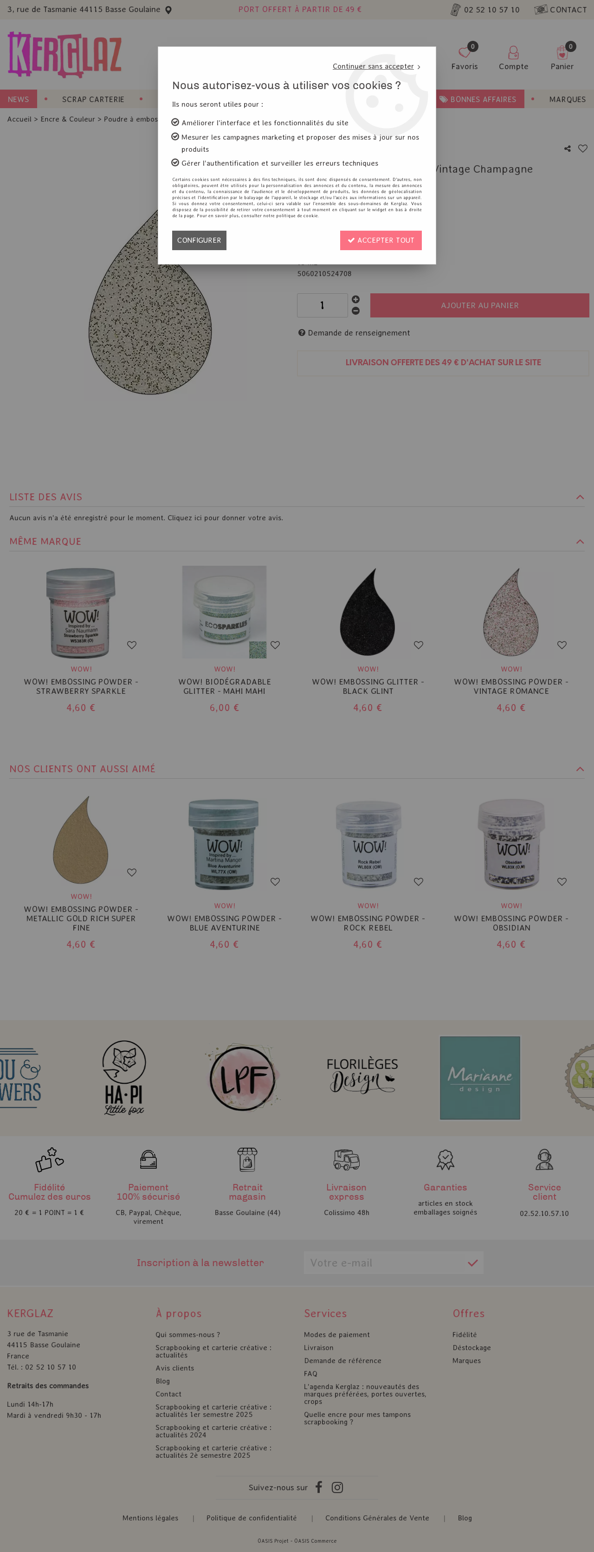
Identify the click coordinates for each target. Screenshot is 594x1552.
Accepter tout (384, 240)
